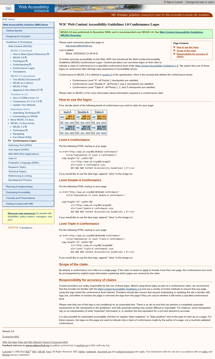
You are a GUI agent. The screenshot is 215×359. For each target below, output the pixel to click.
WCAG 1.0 (19, 127)
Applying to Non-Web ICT (27, 90)
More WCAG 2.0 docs (22, 119)
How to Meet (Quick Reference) (30, 54)
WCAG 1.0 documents (22, 123)
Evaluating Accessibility (18, 192)
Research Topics (17, 167)
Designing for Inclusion (18, 36)
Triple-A (99, 112)
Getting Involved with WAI (19, 204)
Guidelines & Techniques (19, 42)
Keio (48, 351)
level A (67, 112)
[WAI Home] (32, 10)
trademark (91, 351)
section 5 (107, 74)
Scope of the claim (186, 51)
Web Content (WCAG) (20, 46)
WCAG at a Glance (23, 83)
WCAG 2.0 (19, 57)
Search (46, 342)
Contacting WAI (10, 336)
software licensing (125, 351)
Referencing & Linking (20, 176)
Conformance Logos (24, 68)
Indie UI (12, 158)
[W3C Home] (8, 10)
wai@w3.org (82, 345)
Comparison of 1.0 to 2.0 (26, 101)
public (205, 351)
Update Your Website (24, 105)
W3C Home (8, 19)
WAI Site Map (10, 342)
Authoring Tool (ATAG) (20, 145)
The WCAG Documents (25, 79)
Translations (19, 71)
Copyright (7, 351)
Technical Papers (17, 171)
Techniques (19, 61)
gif (62, 122)
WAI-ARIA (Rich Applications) (23, 154)
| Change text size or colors (199, 2)
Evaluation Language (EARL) (23, 163)
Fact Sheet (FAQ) (22, 137)
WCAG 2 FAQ (20, 86)
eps (72, 122)
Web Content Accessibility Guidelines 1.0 (156, 65)
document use (104, 351)
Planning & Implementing (19, 186)
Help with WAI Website (30, 342)
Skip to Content (175, 2)
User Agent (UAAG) (18, 149)
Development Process (20, 180)
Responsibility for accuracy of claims (192, 55)
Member (6, 355)
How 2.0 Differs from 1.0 (26, 98)
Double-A (83, 112)
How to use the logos (188, 47)
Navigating (18, 134)
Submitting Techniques (25, 113)
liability (81, 351)
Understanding (21, 64)
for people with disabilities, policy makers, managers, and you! (30, 216)
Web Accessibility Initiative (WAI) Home (25, 25)
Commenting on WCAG (25, 116)
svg (66, 122)
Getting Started (14, 30)
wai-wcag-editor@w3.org (79, 45)
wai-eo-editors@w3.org (37, 345)
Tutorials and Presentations (20, 198)
